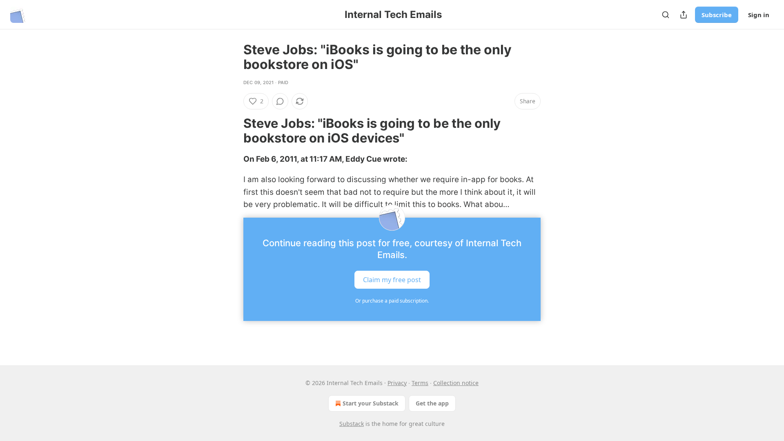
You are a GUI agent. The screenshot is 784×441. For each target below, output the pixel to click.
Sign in (758, 15)
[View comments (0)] (280, 101)
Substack (351, 424)
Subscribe (717, 15)
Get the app (432, 403)
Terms (420, 383)
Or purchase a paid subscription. (392, 300)
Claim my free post (392, 279)
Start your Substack (371, 403)
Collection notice (456, 383)
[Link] (231, 130)
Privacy (397, 383)
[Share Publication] (683, 15)
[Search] (665, 15)
